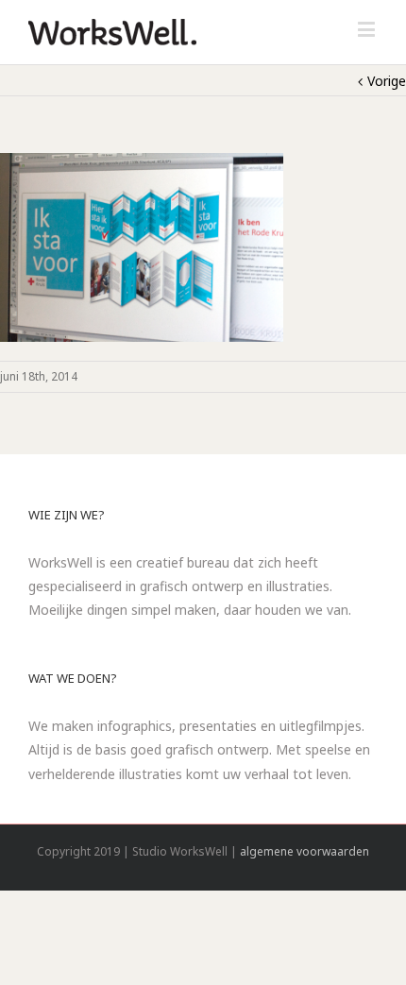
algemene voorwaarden (304, 851)
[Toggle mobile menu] (368, 29)
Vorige (386, 81)
